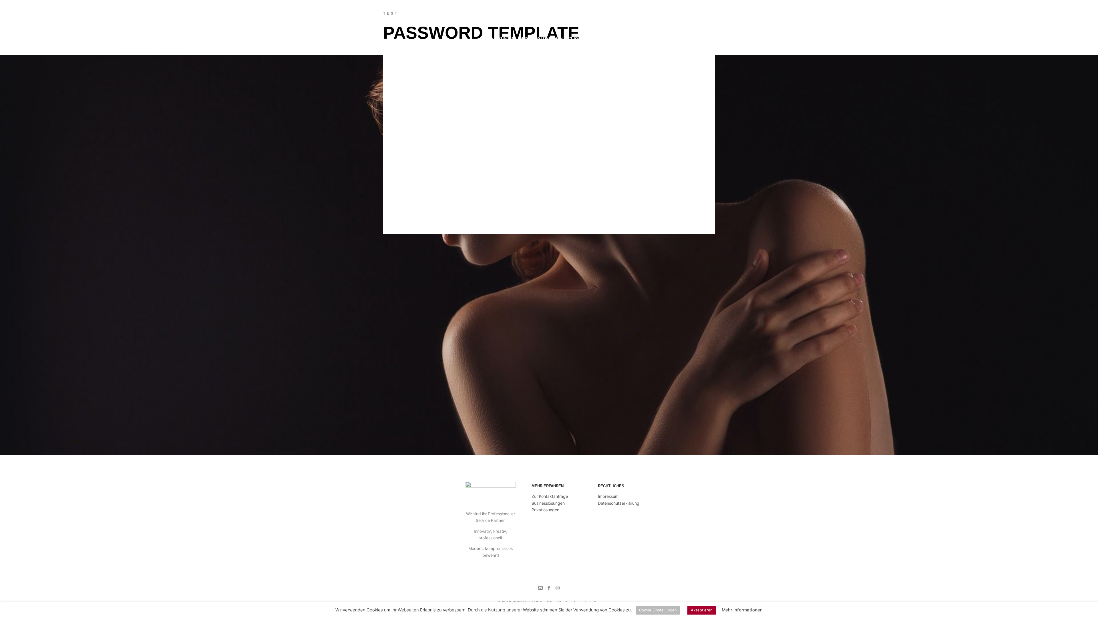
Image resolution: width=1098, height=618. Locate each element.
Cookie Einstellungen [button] (658, 610)
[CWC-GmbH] (416, 37)
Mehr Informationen (742, 610)
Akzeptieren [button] (702, 610)
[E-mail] (699, 38)
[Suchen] (682, 38)
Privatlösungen (545, 509)
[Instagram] (717, 38)
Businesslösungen (548, 503)
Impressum (608, 496)
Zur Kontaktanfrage (550, 496)
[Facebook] (708, 38)
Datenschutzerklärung (618, 503)
